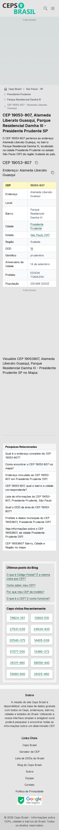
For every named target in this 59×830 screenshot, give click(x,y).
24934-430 (42, 629)
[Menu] (52, 8)
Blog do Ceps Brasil (29, 765)
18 (31, 248)
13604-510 (41, 618)
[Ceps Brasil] (19, 8)
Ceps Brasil (15, 89)
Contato (29, 784)
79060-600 (17, 674)
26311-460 (17, 662)
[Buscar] (45, 8)
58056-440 (41, 662)
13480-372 (41, 651)
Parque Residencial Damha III (24, 99)
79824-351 (17, 618)
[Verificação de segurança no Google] (29, 800)
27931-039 (17, 629)
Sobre (29, 771)
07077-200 (17, 651)
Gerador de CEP (30, 751)
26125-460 (41, 674)
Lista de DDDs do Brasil (29, 758)
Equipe (29, 778)
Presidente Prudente (19, 94)
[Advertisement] (29, 52)
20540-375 (17, 640)
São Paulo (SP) (40, 235)
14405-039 (41, 640)
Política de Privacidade (29, 791)
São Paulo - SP (34, 89)
